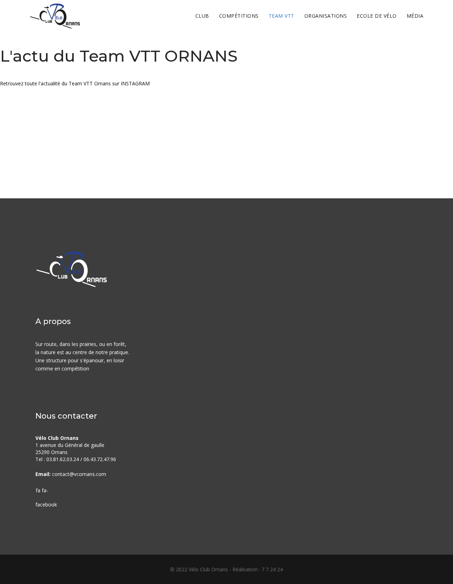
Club (202, 15)
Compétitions (239, 15)
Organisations (325, 15)
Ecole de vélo (377, 15)
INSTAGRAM (135, 83)
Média (415, 15)
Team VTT (281, 15)
